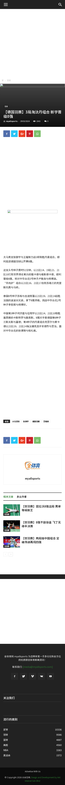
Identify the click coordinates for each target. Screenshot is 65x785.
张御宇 (26, 421)
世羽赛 (6, 514)
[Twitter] (23, 676)
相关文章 (8, 496)
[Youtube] (50, 676)
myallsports (12, 121)
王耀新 (46, 421)
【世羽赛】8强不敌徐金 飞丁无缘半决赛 (41, 524)
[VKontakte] (41, 676)
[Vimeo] (32, 676)
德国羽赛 (36, 421)
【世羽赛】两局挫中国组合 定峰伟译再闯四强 (40, 540)
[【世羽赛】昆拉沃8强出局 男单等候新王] (11, 510)
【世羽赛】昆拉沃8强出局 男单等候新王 (41, 508)
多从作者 (22, 496)
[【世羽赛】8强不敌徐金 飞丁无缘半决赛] (11, 526)
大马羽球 (16, 421)
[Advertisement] (32, 43)
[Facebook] (14, 676)
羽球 (9, 80)
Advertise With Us (32, 771)
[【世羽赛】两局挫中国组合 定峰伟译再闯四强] (11, 542)
